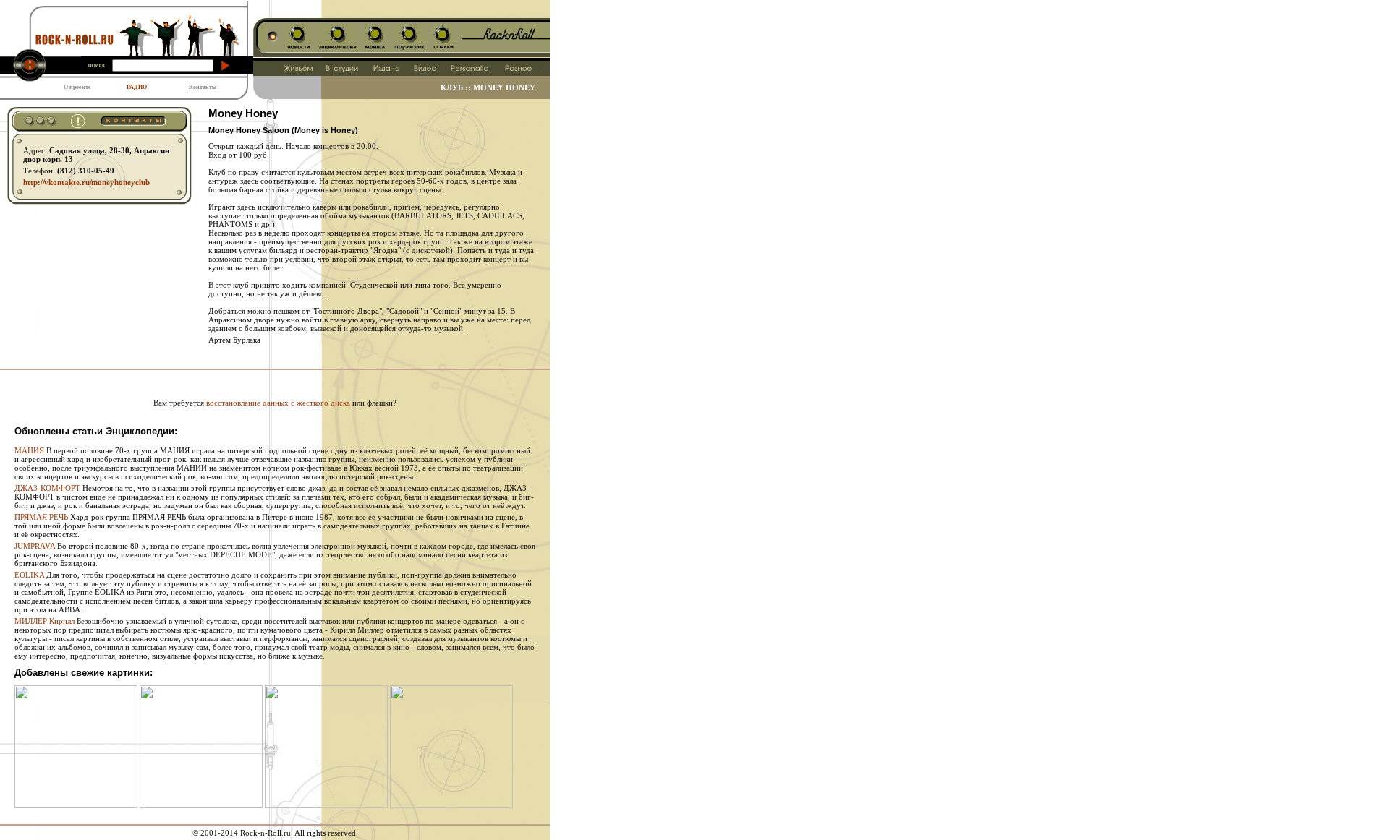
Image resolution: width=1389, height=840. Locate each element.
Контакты (202, 87)
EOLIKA (29, 574)
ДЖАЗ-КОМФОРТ (47, 488)
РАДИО (137, 87)
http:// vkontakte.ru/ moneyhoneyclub (86, 182)
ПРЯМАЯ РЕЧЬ (41, 517)
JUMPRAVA (34, 545)
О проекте (77, 87)
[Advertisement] (275, 375)
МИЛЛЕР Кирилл (44, 621)
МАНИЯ (29, 450)
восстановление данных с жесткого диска (278, 402)
